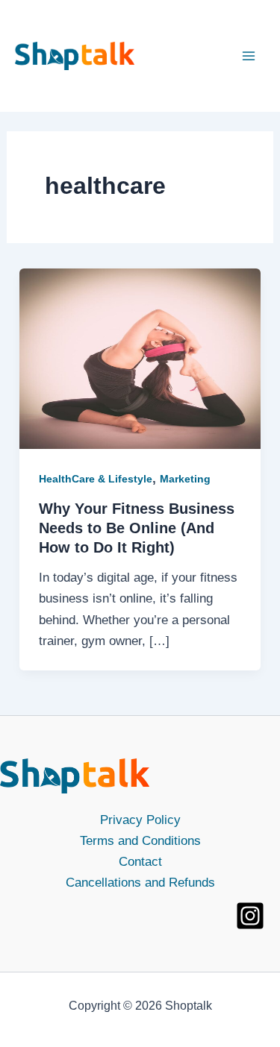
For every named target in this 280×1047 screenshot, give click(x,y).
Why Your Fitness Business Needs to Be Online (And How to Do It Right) (136, 528)
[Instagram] (250, 916)
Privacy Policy (140, 820)
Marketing (185, 479)
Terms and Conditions (140, 841)
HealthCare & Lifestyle (95, 479)
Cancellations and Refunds (140, 882)
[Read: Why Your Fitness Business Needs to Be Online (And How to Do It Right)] (140, 358)
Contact (140, 862)
